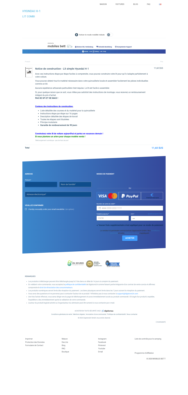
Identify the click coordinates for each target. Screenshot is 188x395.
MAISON (103, 4)
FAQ (148, 4)
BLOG (135, 4)
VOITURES (119, 4)
